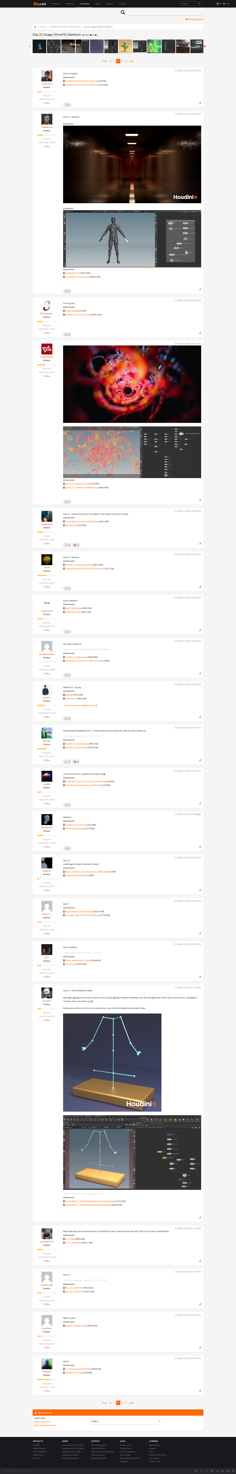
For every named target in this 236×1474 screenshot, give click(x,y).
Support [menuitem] (109, 3)
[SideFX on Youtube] (228, 1471)
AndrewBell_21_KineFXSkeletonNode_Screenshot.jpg (90, 1201)
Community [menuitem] (85, 3)
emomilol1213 (47, 1241)
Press (151, 1451)
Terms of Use (126, 1445)
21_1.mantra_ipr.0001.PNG (78, 1369)
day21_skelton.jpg (73, 608)
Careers (152, 1448)
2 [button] (113, 56)
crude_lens (47, 83)
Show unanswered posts (45, 1425)
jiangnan (47, 870)
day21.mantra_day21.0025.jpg (79, 911)
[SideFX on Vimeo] (223, 1471)
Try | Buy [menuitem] (122, 3)
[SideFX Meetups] (217, 1471)
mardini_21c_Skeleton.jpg (77, 743)
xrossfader (47, 1328)
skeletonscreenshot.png (76, 824)
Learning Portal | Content (73, 1448)
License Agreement (128, 1451)
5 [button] (119, 56)
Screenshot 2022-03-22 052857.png (82, 84)
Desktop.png (71, 525)
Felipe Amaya (46, 357)
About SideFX (155, 1445)
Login (227, 3)
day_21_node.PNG (73, 1287)
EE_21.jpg (69, 1239)
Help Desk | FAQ (98, 1448)
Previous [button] (30, 46)
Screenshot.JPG (72, 273)
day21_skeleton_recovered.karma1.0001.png (86, 871)
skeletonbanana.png (74, 828)
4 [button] (117, 56)
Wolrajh (47, 741)
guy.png (68, 694)
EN (220, 3)
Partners (37, 1458)
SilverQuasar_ (46, 313)
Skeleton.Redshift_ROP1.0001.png (81, 81)
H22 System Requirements (102, 1451)
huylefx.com (89, 705)
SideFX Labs (38, 1455)
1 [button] (111, 56)
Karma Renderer (40, 1451)
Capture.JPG (71, 698)
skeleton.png (71, 310)
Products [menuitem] (55, 3)
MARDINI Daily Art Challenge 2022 (65, 27)
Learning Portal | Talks (71, 1451)
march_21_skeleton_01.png (77, 483)
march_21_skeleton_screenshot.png (81, 487)
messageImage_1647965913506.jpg (82, 915)
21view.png (70, 964)
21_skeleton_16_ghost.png (77, 276)
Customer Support (99, 1445)
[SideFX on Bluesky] (212, 1471)
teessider (46, 1000)
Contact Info (154, 1461)
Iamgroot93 (46, 524)
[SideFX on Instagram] (207, 1471)
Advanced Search (195, 19)
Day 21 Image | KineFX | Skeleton (98, 27)
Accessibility (125, 1455)
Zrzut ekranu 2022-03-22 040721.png (83, 660)
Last (131, 61)
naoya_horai (47, 611)
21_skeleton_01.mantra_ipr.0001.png (82, 521)
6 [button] (121, 56)
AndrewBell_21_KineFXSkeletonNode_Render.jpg (88, 1204)
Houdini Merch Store (158, 1455)
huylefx (47, 697)
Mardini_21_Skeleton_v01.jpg (79, 564)
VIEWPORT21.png (74, 1372)
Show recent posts (42, 1421)
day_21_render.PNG (74, 1291)
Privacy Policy (126, 1448)
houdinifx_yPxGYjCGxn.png (78, 314)
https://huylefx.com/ (73, 705)
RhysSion (46, 1371)
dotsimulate (47, 827)
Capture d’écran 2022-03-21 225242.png (84, 568)
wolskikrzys (46, 127)
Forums (43, 27)
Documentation (97, 1455)
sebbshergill (47, 1285)
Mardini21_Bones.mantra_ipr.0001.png (83, 785)
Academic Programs (70, 1458)
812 (47, 957)
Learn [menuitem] (97, 3)
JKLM (46, 567)
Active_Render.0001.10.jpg (77, 960)
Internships (154, 1458)
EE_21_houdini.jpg (73, 1242)
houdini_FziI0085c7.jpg (76, 1325)
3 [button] (115, 56)
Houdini (36, 1445)
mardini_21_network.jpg (76, 747)
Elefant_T (47, 914)
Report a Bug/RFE (98, 1458)
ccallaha (47, 784)
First (104, 61)
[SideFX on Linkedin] (233, 1471)
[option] (40, 46)
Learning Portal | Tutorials (73, 1445)
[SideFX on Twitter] (201, 1471)
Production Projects (70, 1455)
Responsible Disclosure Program (130, 1460)
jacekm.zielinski (46, 654)
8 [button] (125, 56)
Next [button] (205, 46)
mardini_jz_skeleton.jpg (76, 657)
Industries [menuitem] (69, 3)
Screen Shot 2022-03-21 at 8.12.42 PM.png (85, 781)
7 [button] (123, 56)
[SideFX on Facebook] (196, 1471)
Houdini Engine (39, 1448)
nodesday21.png (73, 612)
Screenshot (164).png (75, 875)
